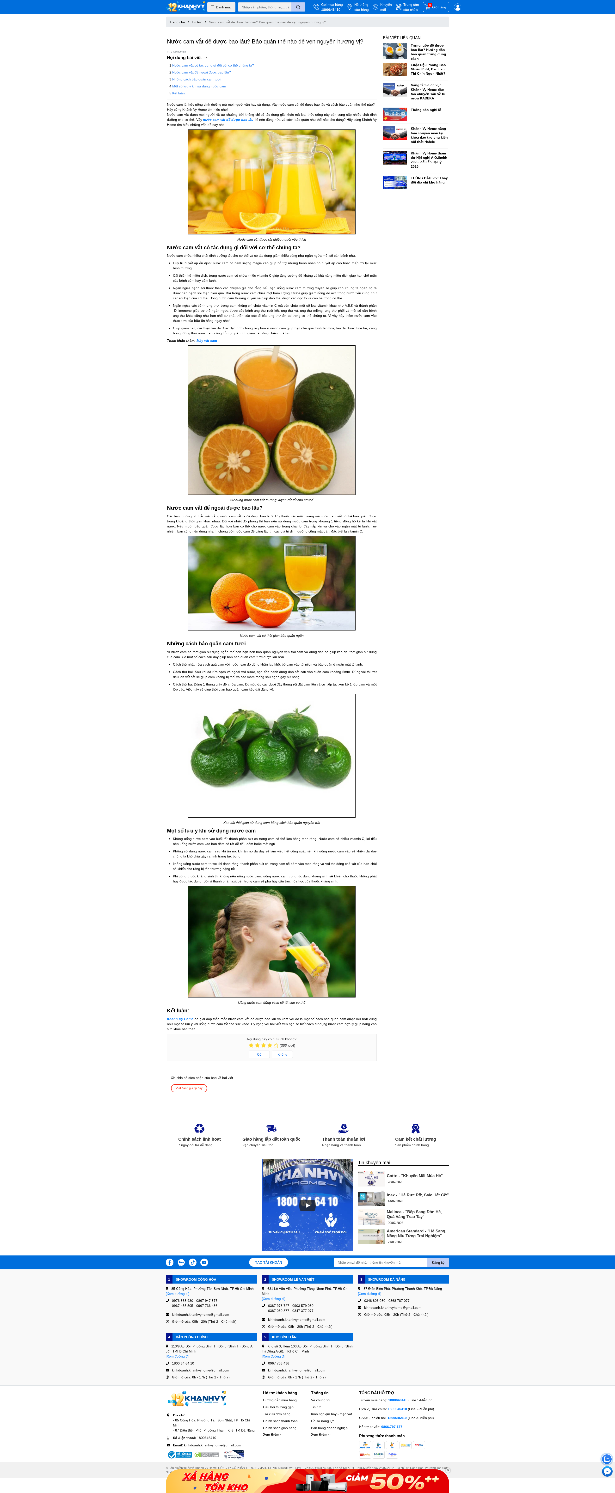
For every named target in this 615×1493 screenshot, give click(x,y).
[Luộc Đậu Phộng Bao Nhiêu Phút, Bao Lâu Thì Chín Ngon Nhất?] (395, 69)
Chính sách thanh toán (280, 1421)
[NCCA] (233, 1455)
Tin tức (316, 1407)
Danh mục (224, 7)
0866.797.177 (391, 1427)
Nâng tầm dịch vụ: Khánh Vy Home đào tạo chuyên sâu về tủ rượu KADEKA (428, 91)
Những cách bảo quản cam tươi (196, 79)
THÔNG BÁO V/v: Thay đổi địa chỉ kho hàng (429, 180)
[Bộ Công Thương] (179, 1455)
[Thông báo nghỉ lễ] (395, 114)
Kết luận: (179, 93)
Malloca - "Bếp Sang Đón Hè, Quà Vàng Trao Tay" (414, 1214)
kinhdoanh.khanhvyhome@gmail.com (212, 1445)
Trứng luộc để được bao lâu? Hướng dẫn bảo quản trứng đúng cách (428, 52)
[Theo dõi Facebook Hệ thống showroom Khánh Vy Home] (169, 1262)
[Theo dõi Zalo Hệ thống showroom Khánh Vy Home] (181, 1262)
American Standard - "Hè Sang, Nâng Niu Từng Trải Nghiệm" (416, 1233)
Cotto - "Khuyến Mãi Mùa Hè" (415, 1176)
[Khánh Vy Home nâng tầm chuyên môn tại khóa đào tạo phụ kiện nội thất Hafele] (395, 133)
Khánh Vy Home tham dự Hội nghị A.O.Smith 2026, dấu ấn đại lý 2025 (429, 159)
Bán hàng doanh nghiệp (329, 1428)
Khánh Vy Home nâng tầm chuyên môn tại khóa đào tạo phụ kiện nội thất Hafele (429, 135)
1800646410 (330, 9)
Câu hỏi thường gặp (278, 1407)
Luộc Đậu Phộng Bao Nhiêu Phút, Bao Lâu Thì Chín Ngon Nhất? (428, 69)
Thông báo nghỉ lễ (426, 110)
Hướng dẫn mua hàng (280, 1400)
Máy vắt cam (207, 340)
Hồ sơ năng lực (322, 1421)
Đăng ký (438, 1262)
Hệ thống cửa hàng (361, 7)
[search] (298, 7)
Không (282, 1054)
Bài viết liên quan (402, 37)
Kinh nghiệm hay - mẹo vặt (331, 1414)
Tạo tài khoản (268, 1262)
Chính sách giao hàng (279, 1428)
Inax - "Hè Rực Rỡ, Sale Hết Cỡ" (418, 1195)
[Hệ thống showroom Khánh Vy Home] (185, 7)
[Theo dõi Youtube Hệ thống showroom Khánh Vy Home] (204, 1262)
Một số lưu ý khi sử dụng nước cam (199, 86)
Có (259, 1054)
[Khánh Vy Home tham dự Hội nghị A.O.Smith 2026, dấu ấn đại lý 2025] (395, 158)
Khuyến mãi (386, 7)
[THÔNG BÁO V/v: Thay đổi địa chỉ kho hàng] (395, 182)
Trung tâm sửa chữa (411, 7)
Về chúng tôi (320, 1400)
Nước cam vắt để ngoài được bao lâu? (201, 72)
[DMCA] (206, 1455)
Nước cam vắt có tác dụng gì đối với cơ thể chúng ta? (213, 65)
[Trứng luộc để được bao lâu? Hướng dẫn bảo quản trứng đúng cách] (395, 51)
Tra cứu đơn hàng (276, 1414)
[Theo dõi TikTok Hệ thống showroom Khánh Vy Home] (193, 1262)
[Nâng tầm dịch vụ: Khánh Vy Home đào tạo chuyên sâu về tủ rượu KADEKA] (395, 89)
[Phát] (307, 1205)
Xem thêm (271, 1434)
